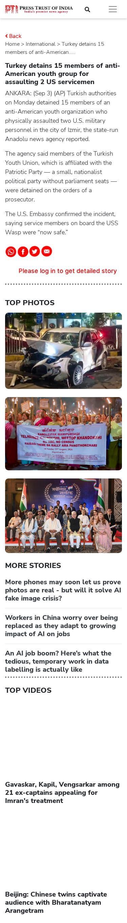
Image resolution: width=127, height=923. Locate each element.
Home (12, 44)
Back (15, 36)
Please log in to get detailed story (68, 270)
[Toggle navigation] (113, 9)
